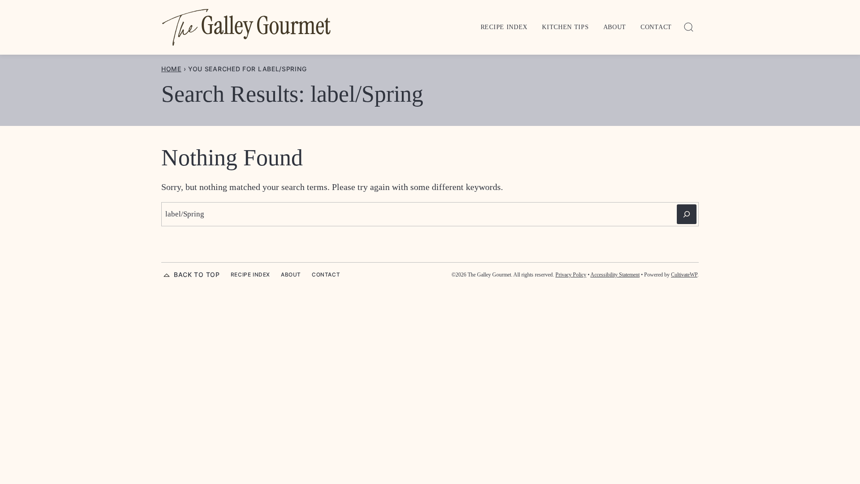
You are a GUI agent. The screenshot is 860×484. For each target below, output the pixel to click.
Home (171, 69)
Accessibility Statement (615, 275)
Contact (656, 27)
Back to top (197, 274)
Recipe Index (504, 27)
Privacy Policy (570, 275)
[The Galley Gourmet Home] (246, 27)
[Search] (689, 27)
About (615, 27)
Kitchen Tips (565, 27)
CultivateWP (684, 275)
